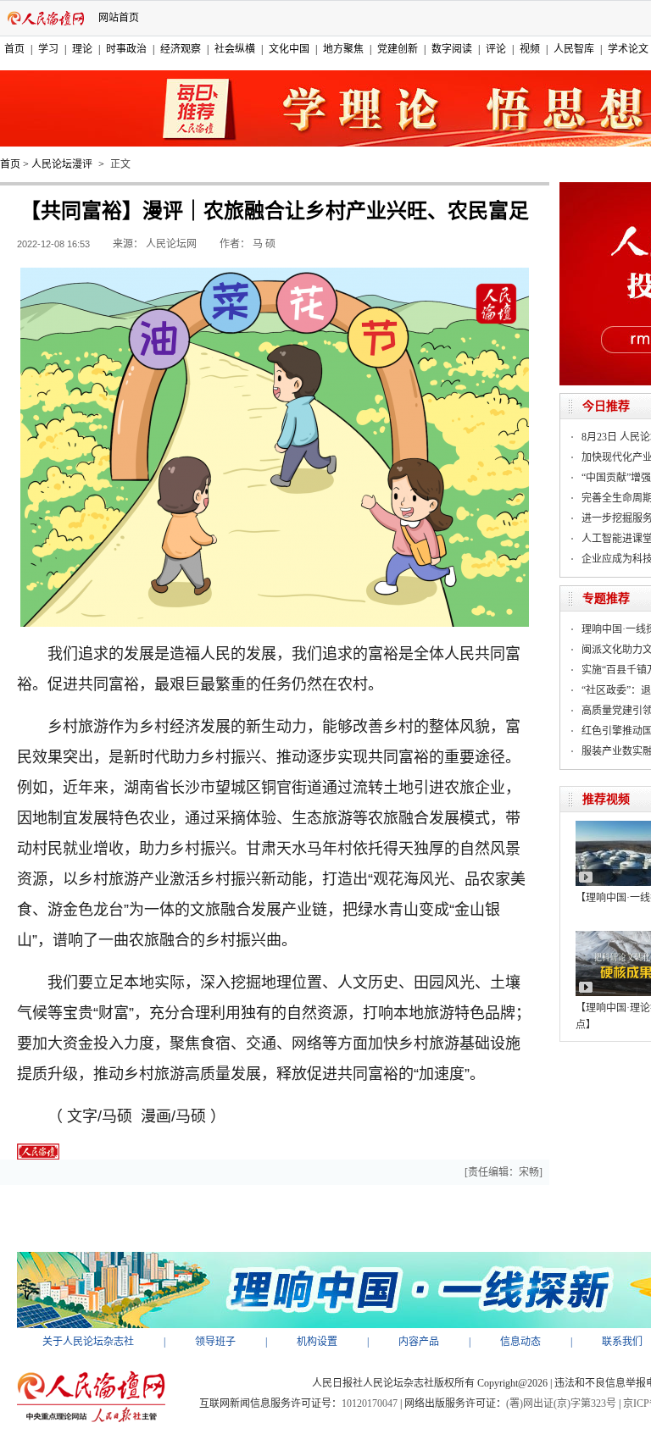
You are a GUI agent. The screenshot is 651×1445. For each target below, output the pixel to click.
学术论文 (628, 49)
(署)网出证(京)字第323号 (561, 1403)
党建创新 (397, 49)
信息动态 (520, 1342)
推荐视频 (606, 799)
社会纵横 (234, 49)
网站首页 (118, 18)
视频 (530, 49)
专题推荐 (606, 598)
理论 (82, 49)
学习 (48, 49)
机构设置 (317, 1342)
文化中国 (289, 49)
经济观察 (180, 49)
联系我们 (622, 1342)
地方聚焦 (343, 49)
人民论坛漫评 (61, 164)
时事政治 (126, 49)
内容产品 (418, 1342)
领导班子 (215, 1342)
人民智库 (574, 49)
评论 (496, 49)
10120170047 (370, 1403)
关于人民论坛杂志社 (88, 1342)
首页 (14, 49)
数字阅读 (451, 49)
